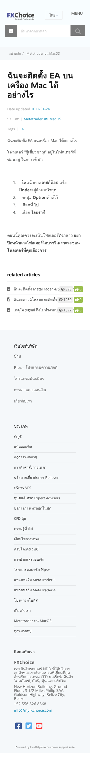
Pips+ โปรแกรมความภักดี (36, 367)
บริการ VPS (22, 488)
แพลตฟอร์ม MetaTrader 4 (35, 590)
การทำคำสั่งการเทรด (30, 467)
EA (22, 129)
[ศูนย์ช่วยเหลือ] (20, 13)
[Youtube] (39, 726)
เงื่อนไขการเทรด (27, 539)
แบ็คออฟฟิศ (23, 447)
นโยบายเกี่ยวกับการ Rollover (36, 478)
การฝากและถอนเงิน (30, 390)
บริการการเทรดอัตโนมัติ (32, 508)
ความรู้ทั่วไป (23, 529)
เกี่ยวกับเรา (23, 401)
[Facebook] (18, 726)
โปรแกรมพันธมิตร (29, 378)
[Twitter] (29, 726)
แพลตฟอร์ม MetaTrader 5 (35, 580)
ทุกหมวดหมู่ (23, 631)
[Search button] (77, 30)
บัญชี (18, 437)
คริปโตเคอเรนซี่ (26, 549)
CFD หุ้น (20, 518)
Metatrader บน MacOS (43, 53)
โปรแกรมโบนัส (26, 600)
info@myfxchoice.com (33, 710)
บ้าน (17, 356)
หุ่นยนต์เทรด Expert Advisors (37, 498)
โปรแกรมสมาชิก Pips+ (32, 570)
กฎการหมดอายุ (25, 457)
